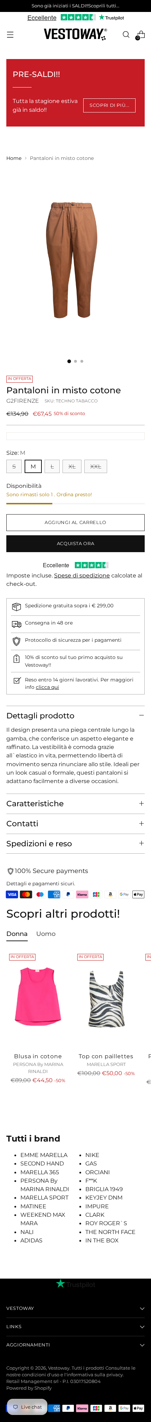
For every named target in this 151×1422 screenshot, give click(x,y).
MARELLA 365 (39, 1172)
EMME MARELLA (43, 1154)
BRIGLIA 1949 (104, 1188)
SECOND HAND (42, 1163)
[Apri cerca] (126, 34)
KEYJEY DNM (104, 1197)
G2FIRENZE (22, 400)
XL (72, 466)
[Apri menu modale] (10, 34)
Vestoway (59, 1368)
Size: (15, 452)
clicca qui (47, 687)
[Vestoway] (75, 34)
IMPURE (97, 1206)
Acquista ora (75, 543)
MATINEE (33, 1206)
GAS (91, 1163)
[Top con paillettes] (106, 998)
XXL (95, 466)
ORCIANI (97, 1172)
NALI (27, 1231)
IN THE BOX (102, 1240)
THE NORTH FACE (110, 1231)
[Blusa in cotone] (38, 998)
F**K (91, 1180)
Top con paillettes (106, 1056)
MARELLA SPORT (44, 1197)
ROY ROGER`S (106, 1223)
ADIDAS (31, 1240)
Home (13, 158)
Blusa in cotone (38, 1056)
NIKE (92, 1154)
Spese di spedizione (82, 575)
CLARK (94, 1214)
